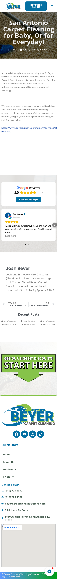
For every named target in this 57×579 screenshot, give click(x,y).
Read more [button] (10, 235)
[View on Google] (8, 215)
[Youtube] (24, 434)
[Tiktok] (40, 434)
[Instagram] (32, 434)
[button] (52, 6)
